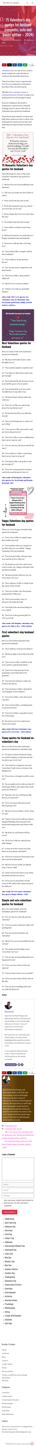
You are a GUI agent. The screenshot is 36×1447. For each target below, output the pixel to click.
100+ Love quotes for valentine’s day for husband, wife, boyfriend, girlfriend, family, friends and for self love (18, 1135)
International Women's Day (15, 1245)
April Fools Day (10, 1222)
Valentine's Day (11, 1126)
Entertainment (10, 1292)
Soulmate (8, 1319)
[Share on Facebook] (14, 64)
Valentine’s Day (8, 71)
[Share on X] (9, 64)
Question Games (11, 1300)
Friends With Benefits (13, 1315)
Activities (8, 1296)
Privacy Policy (7, 1371)
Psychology (9, 1303)
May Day (8, 1257)
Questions (8, 1288)
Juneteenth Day (10, 1249)
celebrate (6, 76)
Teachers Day (10, 1272)
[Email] (18, 1064)
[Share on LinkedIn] (19, 64)
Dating (7, 1311)
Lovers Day (9, 1253)
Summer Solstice (11, 1269)
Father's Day (9, 1238)
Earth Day (8, 1234)
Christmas (9, 1230)
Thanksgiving (10, 1276)
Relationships (10, 1307)
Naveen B (9, 1012)
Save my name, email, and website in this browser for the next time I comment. (18, 1203)
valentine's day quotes (13, 1129)
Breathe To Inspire (11, 3)
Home (4, 1368)
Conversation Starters (13, 1284)
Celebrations (9, 1218)
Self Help (8, 1323)
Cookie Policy (7, 1364)
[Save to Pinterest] (4, 64)
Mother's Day (10, 1261)
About (4, 1350)
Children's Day (10, 1226)
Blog (3, 1357)
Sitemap (5, 1380)
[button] (27, 3)
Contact (5, 1361)
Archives (5, 1353)
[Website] (22, 1064)
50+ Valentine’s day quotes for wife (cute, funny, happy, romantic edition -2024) (17, 1144)
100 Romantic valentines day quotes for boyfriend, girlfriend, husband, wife (17, 480)
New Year (8, 1265)
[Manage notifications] (32, 1443)
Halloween (8, 1241)
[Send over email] (25, 64)
